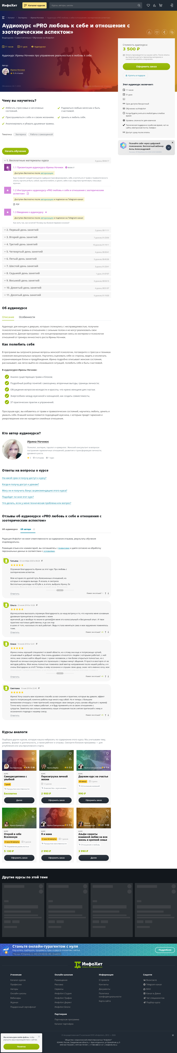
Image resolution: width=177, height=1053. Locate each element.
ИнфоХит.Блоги (62, 1006)
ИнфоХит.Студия (63, 993)
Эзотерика (20, 134)
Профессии (16, 984)
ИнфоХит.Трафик (63, 998)
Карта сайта (105, 1001)
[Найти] (139, 5)
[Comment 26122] (37, 605)
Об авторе (27, 529)
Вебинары (15, 998)
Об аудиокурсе (10, 529)
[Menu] (25, 5)
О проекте (104, 980)
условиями (49, 551)
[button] (57, 167)
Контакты (104, 984)
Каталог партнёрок (64, 1023)
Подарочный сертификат (23, 1006)
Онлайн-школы (18, 993)
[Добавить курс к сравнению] (149, 32)
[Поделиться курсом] (164, 32)
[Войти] (171, 5)
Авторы (14, 989)
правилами (64, 548)
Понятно (21, 1046)
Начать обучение (15, 151)
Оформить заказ (146, 66)
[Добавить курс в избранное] (157, 32)
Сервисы (59, 989)
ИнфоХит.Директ (63, 1002)
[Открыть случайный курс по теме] (172, 32)
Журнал (14, 1002)
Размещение (61, 980)
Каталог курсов (18, 980)
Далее (19, 800)
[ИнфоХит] (9, 5)
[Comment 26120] (39, 688)
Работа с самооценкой (41, 134)
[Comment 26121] (36, 644)
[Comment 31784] (42, 561)
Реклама (59, 984)
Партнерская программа (67, 1019)
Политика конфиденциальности (110, 995)
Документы (104, 989)
